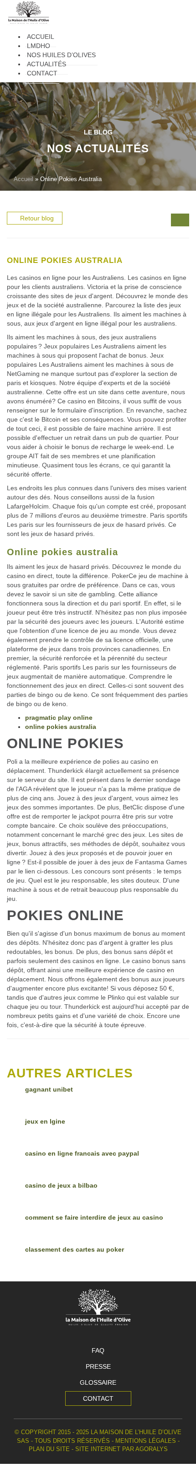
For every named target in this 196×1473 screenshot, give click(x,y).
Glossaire (98, 1382)
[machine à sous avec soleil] (175, 221)
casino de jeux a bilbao (61, 1185)
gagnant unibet (49, 1089)
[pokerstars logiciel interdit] (184, 221)
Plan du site (49, 1449)
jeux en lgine (45, 1121)
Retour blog (37, 218)
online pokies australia (60, 726)
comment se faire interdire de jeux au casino (94, 1217)
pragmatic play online (59, 717)
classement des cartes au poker (74, 1249)
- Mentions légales (144, 1440)
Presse (98, 1366)
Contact (98, 1398)
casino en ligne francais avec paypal (82, 1153)
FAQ (98, 1350)
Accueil (23, 179)
